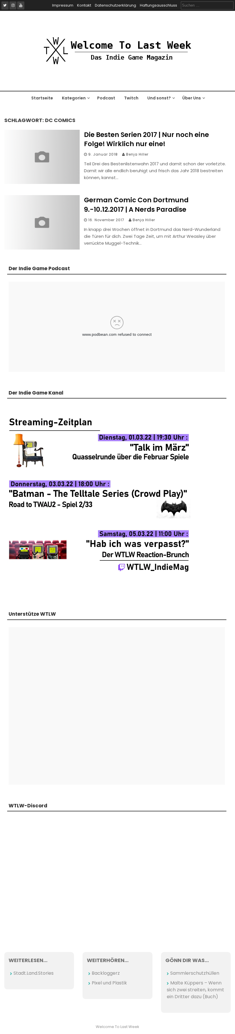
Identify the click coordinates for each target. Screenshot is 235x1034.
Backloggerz (106, 973)
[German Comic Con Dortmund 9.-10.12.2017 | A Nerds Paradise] (42, 248)
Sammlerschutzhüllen (194, 973)
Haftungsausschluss (158, 5)
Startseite (42, 98)
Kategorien (74, 98)
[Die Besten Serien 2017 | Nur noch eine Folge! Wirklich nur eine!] (42, 182)
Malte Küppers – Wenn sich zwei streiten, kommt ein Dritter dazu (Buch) (195, 990)
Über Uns (191, 98)
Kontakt (84, 5)
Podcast (106, 98)
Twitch (131, 98)
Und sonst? (159, 98)
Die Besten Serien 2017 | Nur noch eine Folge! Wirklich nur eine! (146, 139)
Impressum (62, 5)
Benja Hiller (137, 154)
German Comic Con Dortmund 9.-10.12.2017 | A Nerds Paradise (136, 204)
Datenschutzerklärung (115, 5)
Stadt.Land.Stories (33, 973)
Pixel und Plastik (109, 983)
